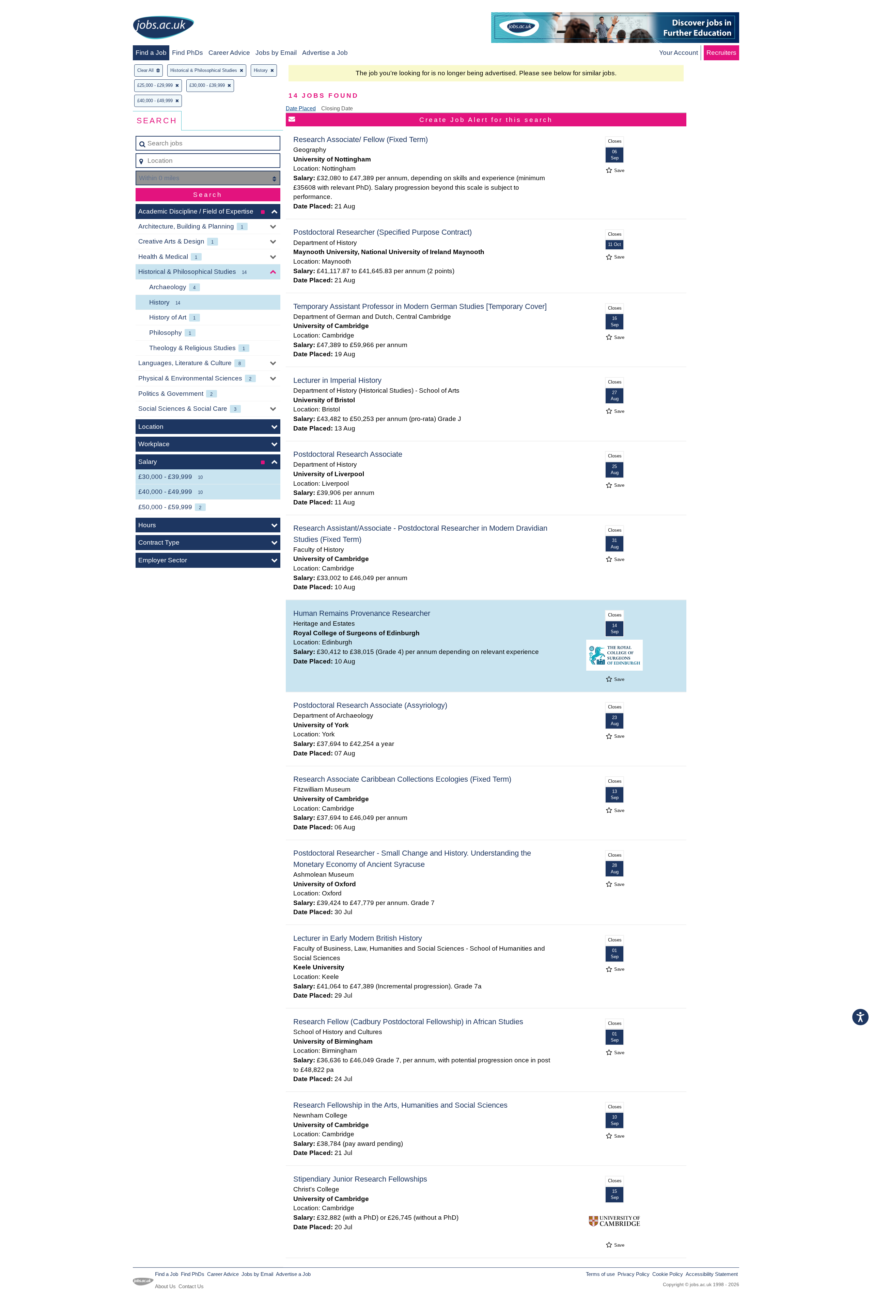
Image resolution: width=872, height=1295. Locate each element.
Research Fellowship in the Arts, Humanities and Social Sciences (400, 1105)
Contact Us (191, 1286)
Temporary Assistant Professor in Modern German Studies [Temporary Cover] (420, 306)
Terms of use (600, 1274)
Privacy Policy (634, 1274)
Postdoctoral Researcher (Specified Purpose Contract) (382, 232)
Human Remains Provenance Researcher (361, 613)
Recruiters (721, 52)
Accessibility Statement (712, 1274)
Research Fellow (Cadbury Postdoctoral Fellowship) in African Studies (408, 1021)
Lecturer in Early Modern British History (357, 938)
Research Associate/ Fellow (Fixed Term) (360, 139)
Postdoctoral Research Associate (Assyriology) (370, 705)
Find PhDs (187, 52)
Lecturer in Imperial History (337, 380)
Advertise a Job (325, 52)
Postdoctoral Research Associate (347, 454)
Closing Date (337, 108)
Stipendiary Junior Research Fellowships (360, 1179)
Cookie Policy (667, 1274)
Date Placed (301, 108)
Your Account (678, 52)
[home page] (163, 29)
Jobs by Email (276, 52)
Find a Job (151, 52)
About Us (165, 1286)
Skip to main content (32, 7)
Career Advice (229, 52)
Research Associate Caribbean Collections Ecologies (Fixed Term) (402, 779)
